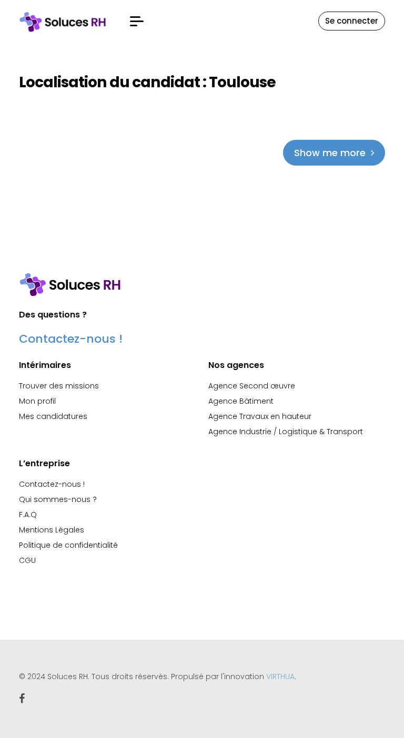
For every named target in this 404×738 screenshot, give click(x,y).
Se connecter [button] (351, 20)
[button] (137, 21)
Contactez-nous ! (71, 339)
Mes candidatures (53, 416)
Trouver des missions (59, 386)
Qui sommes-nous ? (58, 499)
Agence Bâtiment (241, 401)
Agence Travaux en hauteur (259, 416)
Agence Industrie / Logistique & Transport (285, 431)
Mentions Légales (51, 530)
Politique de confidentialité (68, 545)
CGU (27, 560)
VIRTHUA (280, 676)
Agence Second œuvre (251, 386)
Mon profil (37, 401)
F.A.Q (28, 514)
